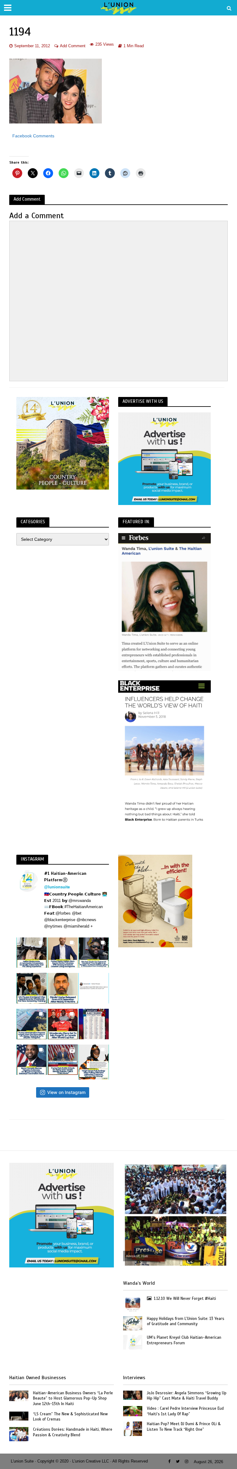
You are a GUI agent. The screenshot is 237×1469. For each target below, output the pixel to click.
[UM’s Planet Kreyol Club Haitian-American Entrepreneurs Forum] (132, 1341)
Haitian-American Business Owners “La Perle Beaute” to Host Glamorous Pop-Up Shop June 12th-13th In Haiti (73, 1398)
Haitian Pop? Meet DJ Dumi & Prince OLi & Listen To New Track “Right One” (184, 1426)
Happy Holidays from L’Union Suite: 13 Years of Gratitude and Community (185, 1321)
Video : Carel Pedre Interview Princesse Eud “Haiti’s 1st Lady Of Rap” (185, 1411)
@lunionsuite (57, 887)
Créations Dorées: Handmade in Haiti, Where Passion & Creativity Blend (72, 1432)
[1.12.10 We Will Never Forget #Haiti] (132, 1303)
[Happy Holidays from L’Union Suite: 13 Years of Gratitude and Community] (132, 1323)
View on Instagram (66, 1092)
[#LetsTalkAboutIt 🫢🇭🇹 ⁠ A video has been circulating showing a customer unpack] (31, 952)
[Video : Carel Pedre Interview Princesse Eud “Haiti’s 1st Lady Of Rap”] (132, 1410)
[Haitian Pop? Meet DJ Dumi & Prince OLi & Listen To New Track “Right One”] (132, 1428)
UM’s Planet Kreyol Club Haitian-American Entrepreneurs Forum (184, 1340)
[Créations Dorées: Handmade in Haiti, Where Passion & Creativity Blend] (18, 1433)
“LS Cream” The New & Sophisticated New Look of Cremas (70, 1417)
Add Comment (72, 46)
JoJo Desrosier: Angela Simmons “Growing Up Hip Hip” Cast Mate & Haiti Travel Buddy (187, 1396)
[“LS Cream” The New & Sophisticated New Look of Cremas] (18, 1415)
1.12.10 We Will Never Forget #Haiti (185, 1298)
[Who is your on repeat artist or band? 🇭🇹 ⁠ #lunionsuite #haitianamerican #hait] (93, 988)
